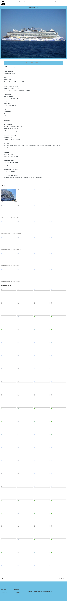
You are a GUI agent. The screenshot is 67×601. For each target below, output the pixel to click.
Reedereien (33, 1)
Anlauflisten (25, 1)
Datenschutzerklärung (53, 1)
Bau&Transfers (42, 1)
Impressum (62, 1)
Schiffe (18, 1)
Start (14, 1)
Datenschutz (4, 592)
